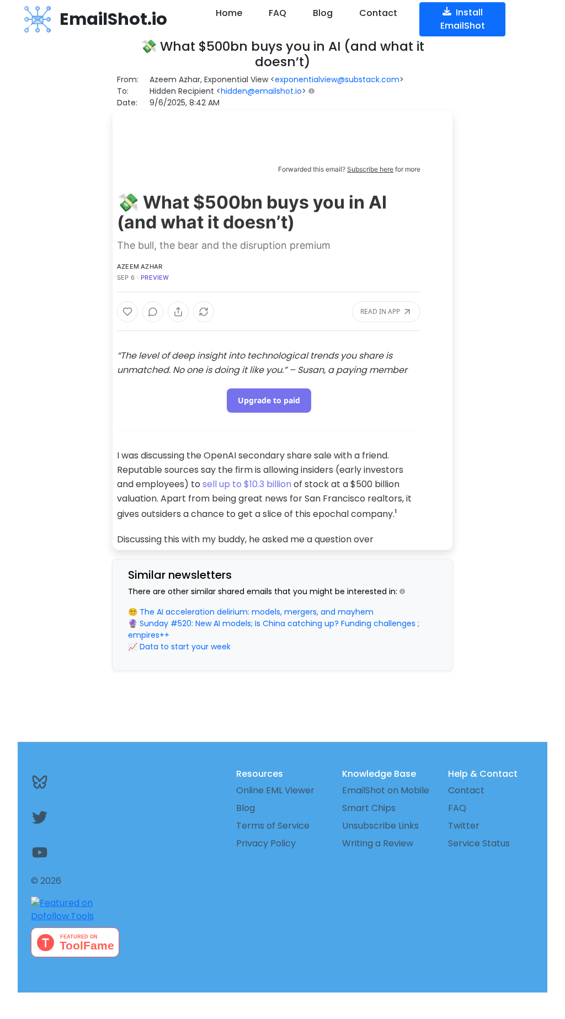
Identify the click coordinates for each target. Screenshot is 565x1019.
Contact (378, 13)
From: (127, 79)
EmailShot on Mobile (385, 790)
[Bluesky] (70, 782)
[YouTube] (70, 852)
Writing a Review (377, 843)
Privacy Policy (266, 843)
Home (229, 13)
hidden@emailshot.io (261, 91)
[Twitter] (70, 817)
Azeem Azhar (139, 266)
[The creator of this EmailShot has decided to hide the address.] (313, 91)
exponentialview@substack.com (337, 79)
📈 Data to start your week (179, 646)
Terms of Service (273, 825)
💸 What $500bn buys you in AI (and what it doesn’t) (252, 212)
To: (123, 91)
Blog (323, 13)
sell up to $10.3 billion (246, 484)
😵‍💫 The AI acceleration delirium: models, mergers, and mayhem (251, 611)
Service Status (479, 843)
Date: (127, 102)
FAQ (277, 13)
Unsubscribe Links (380, 825)
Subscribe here (370, 169)
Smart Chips (369, 808)
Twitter (463, 825)
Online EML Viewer (275, 790)
